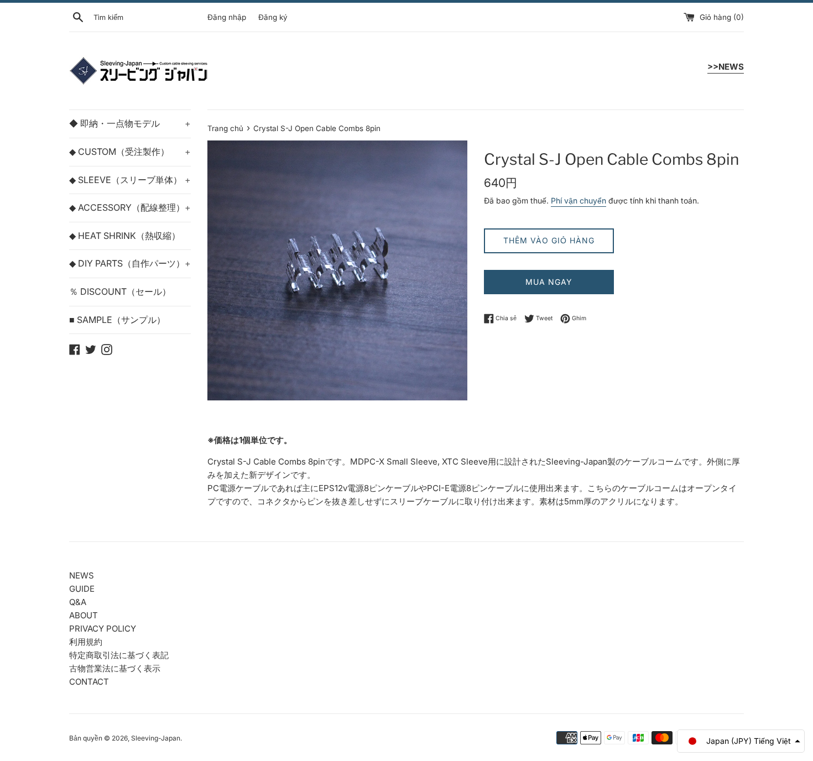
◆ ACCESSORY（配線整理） (130, 207)
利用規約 (85, 642)
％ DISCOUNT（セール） (120, 291)
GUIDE (82, 588)
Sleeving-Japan (155, 738)
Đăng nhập (226, 17)
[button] (741, 741)
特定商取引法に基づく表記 (119, 655)
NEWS (81, 575)
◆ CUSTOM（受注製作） (130, 151)
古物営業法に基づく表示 (114, 668)
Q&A (77, 602)
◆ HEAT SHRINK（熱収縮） (124, 235)
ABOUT (83, 615)
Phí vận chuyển (578, 200)
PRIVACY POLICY (102, 628)
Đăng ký (273, 17)
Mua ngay (548, 281)
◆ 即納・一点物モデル (130, 123)
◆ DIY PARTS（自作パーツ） (130, 263)
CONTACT (89, 681)
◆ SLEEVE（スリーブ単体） (130, 179)
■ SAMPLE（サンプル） (117, 319)
